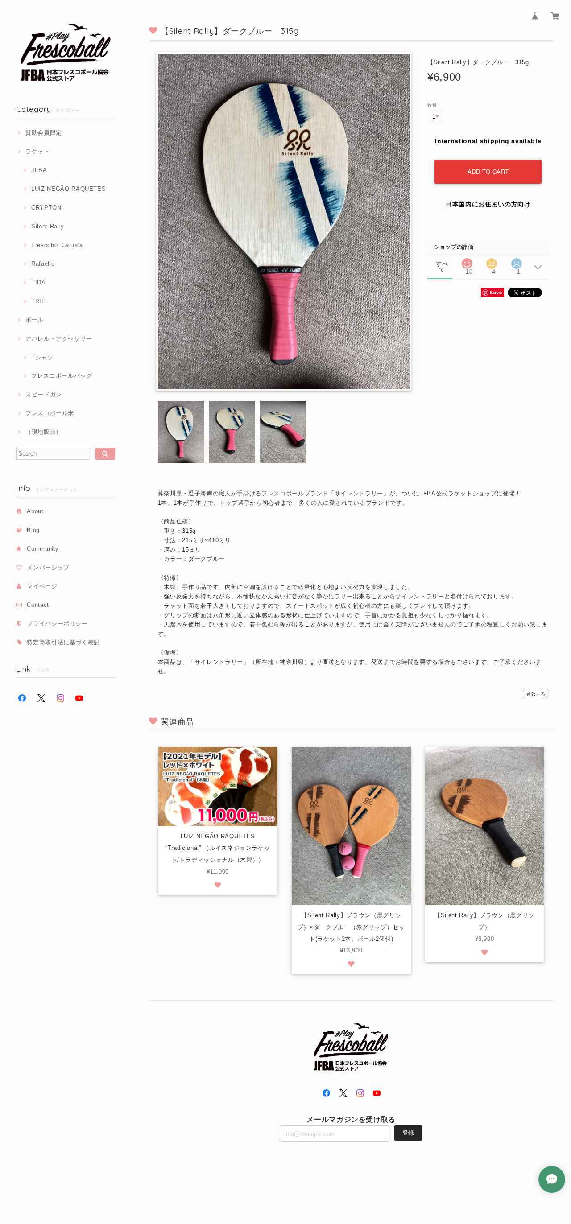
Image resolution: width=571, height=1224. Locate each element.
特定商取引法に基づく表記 (63, 642)
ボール (34, 320)
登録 (408, 1132)
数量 (432, 105)
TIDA (38, 282)
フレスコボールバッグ (61, 375)
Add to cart (488, 171)
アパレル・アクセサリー (58, 338)
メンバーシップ (48, 567)
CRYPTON (46, 207)
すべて (442, 264)
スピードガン (43, 394)
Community (43, 548)
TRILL (39, 301)
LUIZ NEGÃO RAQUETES (68, 188)
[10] (467, 261)
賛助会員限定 (43, 132)
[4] (492, 261)
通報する (536, 694)
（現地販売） (43, 432)
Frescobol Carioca (57, 245)
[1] (517, 261)
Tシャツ (42, 357)
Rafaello (42, 263)
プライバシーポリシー (57, 623)
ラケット (37, 151)
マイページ (42, 586)
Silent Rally (47, 226)
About (35, 511)
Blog (33, 530)
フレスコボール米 (49, 413)
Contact (38, 605)
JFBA (39, 170)
